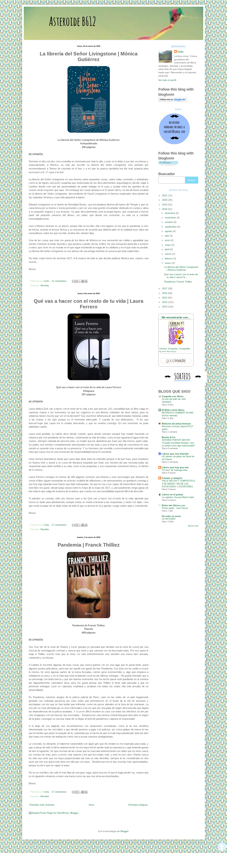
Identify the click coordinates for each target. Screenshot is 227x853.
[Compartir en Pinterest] (86, 281)
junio (167, 240)
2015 (165, 297)
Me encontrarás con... (176, 317)
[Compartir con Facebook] (83, 281)
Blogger (124, 831)
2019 (165, 204)
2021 (165, 195)
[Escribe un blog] (76, 281)
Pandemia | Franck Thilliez (178, 281)
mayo (168, 245)
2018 (165, 209)
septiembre (171, 226)
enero (168, 263)
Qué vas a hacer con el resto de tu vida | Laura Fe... (181, 275)
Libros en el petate (172, 494)
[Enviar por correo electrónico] (73, 281)
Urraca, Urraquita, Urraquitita (174, 348)
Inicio (91, 804)
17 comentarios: (60, 525)
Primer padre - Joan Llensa (175, 508)
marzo (168, 253)
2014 (165, 302)
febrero (169, 258)
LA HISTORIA (168, 519)
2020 (165, 200)
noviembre (171, 217)
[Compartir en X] (79, 281)
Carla (180, 51)
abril (167, 249)
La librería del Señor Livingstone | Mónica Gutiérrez (181, 268)
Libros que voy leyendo (175, 453)
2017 (165, 288)
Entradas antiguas (138, 804)
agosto (169, 231)
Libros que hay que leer (175, 467)
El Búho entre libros (173, 410)
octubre (169, 222)
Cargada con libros (172, 396)
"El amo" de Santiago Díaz (175, 470)
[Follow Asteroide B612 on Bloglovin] (172, 101)
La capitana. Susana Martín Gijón (178, 497)
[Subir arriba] (221, 847)
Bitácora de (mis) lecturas (176, 423)
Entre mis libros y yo (173, 505)
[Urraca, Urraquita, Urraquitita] (176, 344)
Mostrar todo (193, 526)
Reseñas (45, 285)
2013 (165, 306)
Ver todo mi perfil (167, 80)
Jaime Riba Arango (169, 351)
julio (167, 235)
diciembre (170, 213)
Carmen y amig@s (172, 478)
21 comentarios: (60, 281)
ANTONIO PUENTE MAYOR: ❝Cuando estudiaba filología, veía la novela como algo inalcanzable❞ (178, 443)
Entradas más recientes (42, 804)
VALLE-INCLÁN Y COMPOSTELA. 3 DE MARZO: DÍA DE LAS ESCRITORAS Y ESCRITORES (179, 484)
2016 (165, 293)
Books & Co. (169, 437)
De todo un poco (171, 516)
